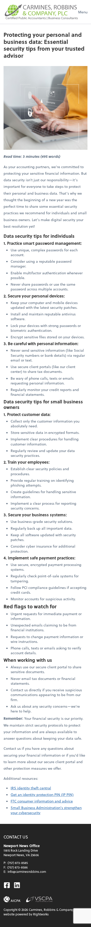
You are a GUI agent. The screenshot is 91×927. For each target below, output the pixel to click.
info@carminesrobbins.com (27, 871)
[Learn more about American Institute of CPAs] (12, 899)
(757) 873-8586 (17, 867)
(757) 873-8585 (18, 862)
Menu (82, 12)
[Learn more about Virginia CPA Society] (39, 899)
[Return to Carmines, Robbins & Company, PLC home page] (41, 12)
